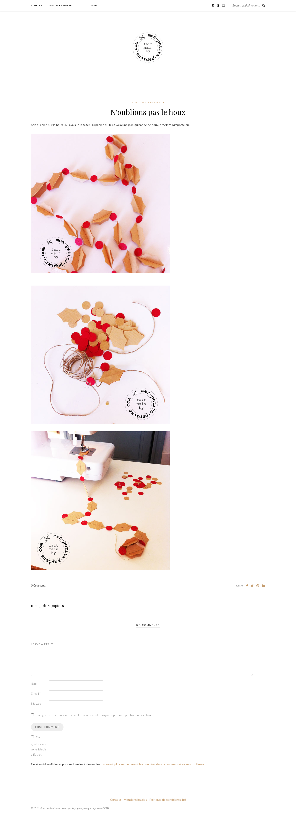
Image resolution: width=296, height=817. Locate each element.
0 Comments (38, 585)
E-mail (36, 693)
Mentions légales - (136, 799)
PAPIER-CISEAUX (152, 102)
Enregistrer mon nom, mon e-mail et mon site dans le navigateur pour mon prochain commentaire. (94, 715)
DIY (81, 5)
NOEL (135, 102)
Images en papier (60, 5)
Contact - (116, 799)
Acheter (36, 5)
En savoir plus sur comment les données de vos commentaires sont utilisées (153, 764)
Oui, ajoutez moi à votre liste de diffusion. (39, 745)
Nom (34, 683)
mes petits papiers (47, 605)
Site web (36, 703)
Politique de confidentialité (167, 799)
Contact (95, 5)
